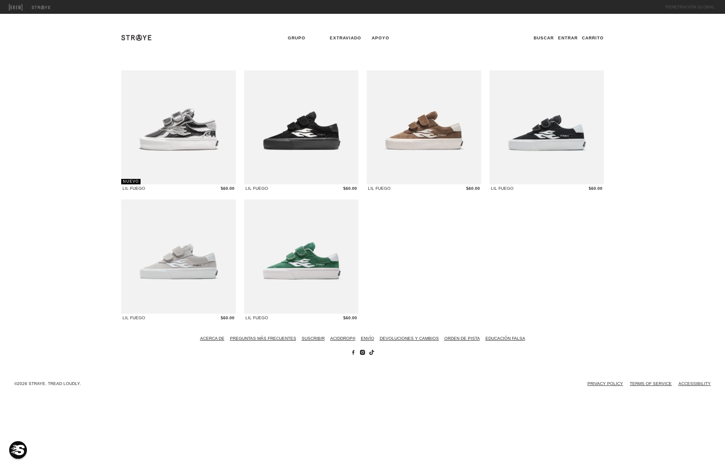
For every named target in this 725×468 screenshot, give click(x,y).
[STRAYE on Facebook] (353, 353)
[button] (18, 450)
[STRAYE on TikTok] (371, 353)
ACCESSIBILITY (694, 383)
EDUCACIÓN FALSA (505, 338)
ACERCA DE (212, 338)
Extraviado (50, 7)
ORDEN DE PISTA (462, 338)
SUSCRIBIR (313, 338)
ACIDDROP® (342, 338)
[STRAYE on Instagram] (362, 353)
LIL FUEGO (134, 188)
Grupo (25, 7)
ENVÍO (367, 338)
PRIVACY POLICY (605, 383)
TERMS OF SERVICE (651, 383)
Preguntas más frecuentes (263, 338)
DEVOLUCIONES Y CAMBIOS (409, 338)
